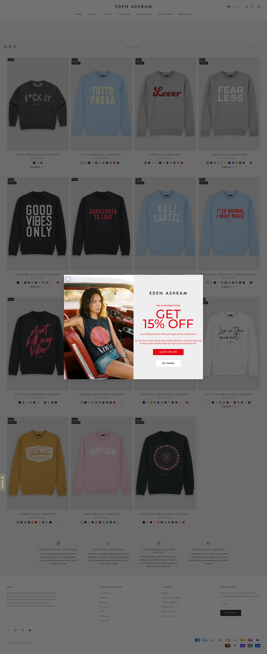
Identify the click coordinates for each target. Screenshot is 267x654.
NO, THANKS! (168, 363)
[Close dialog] (68, 278)
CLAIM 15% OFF (168, 352)
